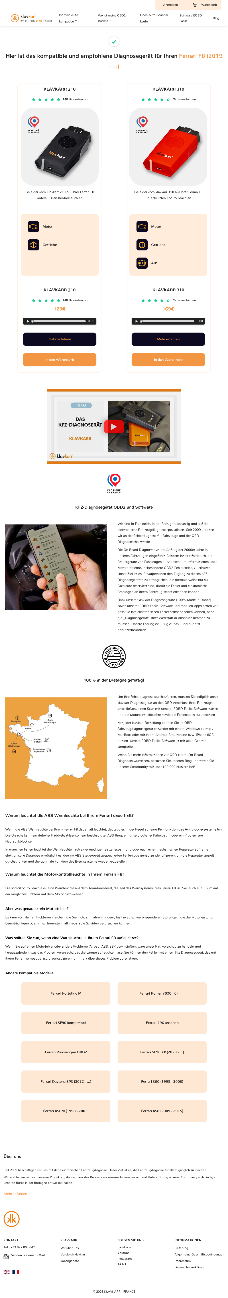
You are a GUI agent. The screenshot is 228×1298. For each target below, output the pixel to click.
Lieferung (181, 1248)
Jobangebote (70, 1261)
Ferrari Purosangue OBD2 (66, 1052)
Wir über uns (70, 1248)
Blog (216, 18)
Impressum (183, 1261)
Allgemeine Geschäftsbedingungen (199, 1254)
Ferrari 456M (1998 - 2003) (66, 1111)
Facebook (124, 1247)
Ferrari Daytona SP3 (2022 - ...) (66, 1081)
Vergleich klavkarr (73, 1254)
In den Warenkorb (59, 359)
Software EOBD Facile (190, 18)
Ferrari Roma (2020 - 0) (162, 993)
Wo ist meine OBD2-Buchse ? (112, 18)
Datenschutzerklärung (190, 1267)
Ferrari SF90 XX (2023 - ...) (162, 1052)
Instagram (125, 1258)
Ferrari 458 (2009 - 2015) (162, 1111)
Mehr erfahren (60, 339)
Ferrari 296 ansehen (162, 1023)
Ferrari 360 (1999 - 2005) (162, 1081)
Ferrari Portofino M (66, 993)
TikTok (122, 1264)
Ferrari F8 (169, 888)
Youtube (124, 1253)
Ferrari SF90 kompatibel (66, 1023)
